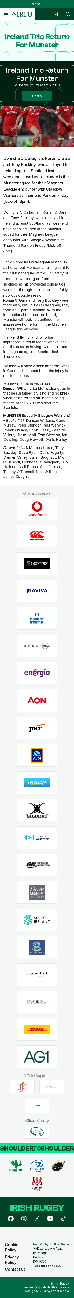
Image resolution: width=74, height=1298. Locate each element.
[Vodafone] (37, 508)
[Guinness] (37, 563)
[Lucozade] (37, 782)
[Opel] (37, 645)
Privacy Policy (12, 1260)
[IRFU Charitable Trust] (37, 1132)
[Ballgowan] (37, 947)
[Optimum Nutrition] (37, 865)
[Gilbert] (37, 810)
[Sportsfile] (37, 1106)
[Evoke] (37, 1001)
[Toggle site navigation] (6, 14)
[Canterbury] (37, 536)
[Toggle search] (68, 14)
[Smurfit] (37, 837)
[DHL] (37, 1029)
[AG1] (37, 1056)
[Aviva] (37, 591)
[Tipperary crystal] (52, 1087)
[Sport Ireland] (37, 919)
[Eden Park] (37, 974)
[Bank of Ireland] (37, 618)
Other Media (60, 1291)
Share (37, 96)
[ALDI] (37, 755)
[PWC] (37, 728)
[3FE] (22, 1087)
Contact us (15, 1269)
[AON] (37, 700)
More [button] (36, 4)
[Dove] (37, 892)
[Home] (22, 14)
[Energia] (37, 673)
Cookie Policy (11, 1247)
